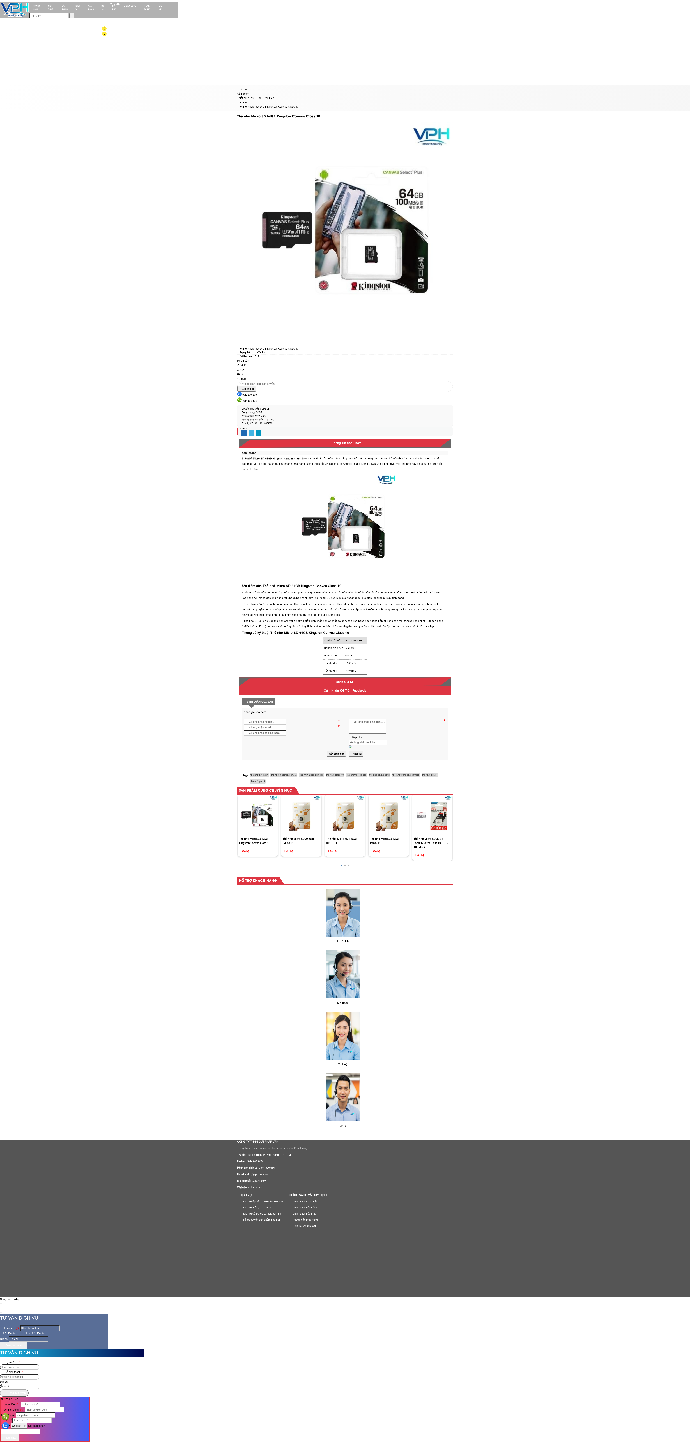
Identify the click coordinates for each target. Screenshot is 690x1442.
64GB (241, 374)
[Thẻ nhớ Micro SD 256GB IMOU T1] (257, 815)
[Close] (1, 1303)
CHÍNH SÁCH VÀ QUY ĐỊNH (308, 1195)
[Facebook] (244, 433)
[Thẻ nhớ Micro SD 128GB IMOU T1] (301, 815)
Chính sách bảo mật (304, 1213)
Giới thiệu (51, 7)
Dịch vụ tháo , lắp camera (257, 1207)
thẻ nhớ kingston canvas (284, 775)
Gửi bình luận (336, 753)
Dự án (102, 7)
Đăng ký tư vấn (14, 1345)
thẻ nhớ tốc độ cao (356, 775)
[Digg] (258, 433)
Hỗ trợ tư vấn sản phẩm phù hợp (262, 1219)
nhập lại (357, 753)
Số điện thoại (12, 1333)
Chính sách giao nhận (305, 1201)
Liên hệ (161, 7)
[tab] (345, 443)
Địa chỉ (4, 1338)
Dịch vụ (78, 7)
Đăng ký (11, 1437)
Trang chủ (36, 7)
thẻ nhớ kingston (259, 775)
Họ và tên (10, 1328)
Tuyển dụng (147, 7)
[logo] (14, 16)
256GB (241, 365)
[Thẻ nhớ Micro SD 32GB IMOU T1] (344, 815)
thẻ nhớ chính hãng (379, 775)
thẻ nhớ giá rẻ (257, 781)
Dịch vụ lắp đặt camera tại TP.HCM (263, 1201)
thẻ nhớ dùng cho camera (405, 775)
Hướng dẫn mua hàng (305, 1219)
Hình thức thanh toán (304, 1225)
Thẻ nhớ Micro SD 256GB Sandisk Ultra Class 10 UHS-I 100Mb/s (431, 804)
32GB (241, 369)
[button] (106, 28)
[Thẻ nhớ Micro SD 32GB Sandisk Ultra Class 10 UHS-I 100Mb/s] (388, 815)
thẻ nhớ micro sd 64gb (311, 775)
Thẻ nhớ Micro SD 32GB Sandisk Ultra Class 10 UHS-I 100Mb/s (387, 843)
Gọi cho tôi (247, 388)
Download (130, 5)
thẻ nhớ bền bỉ (429, 775)
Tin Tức (114, 7)
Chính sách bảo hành (304, 1207)
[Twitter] (251, 433)
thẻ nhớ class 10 (335, 775)
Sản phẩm (65, 7)
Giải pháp (91, 7)
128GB (241, 378)
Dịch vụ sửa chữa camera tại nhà (262, 1213)
